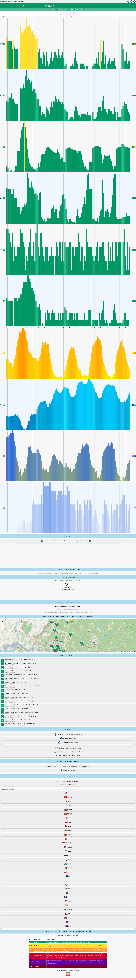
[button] (70, 621)
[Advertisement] (47, 555)
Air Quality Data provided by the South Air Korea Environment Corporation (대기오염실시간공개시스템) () (68, 573)
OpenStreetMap (127, 651)
